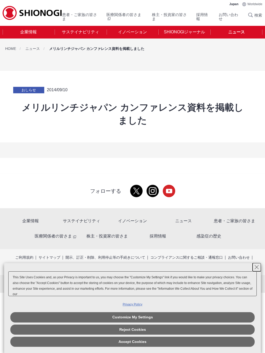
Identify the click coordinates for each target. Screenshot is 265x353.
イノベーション (132, 32)
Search (252, 15)
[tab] (29, 32)
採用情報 (202, 16)
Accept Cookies (132, 342)
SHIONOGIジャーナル (184, 32)
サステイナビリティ (80, 32)
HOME (10, 49)
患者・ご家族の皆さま (79, 16)
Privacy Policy (132, 304)
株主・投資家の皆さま (169, 16)
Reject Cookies (132, 329)
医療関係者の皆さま (53, 236)
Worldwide (254, 4)
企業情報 (28, 32)
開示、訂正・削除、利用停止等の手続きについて (105, 257)
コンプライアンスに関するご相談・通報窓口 (186, 257)
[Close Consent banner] (257, 267)
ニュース (236, 32)
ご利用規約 (24, 257)
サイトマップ (49, 257)
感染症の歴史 (208, 236)
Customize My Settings (132, 317)
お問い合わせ (228, 16)
